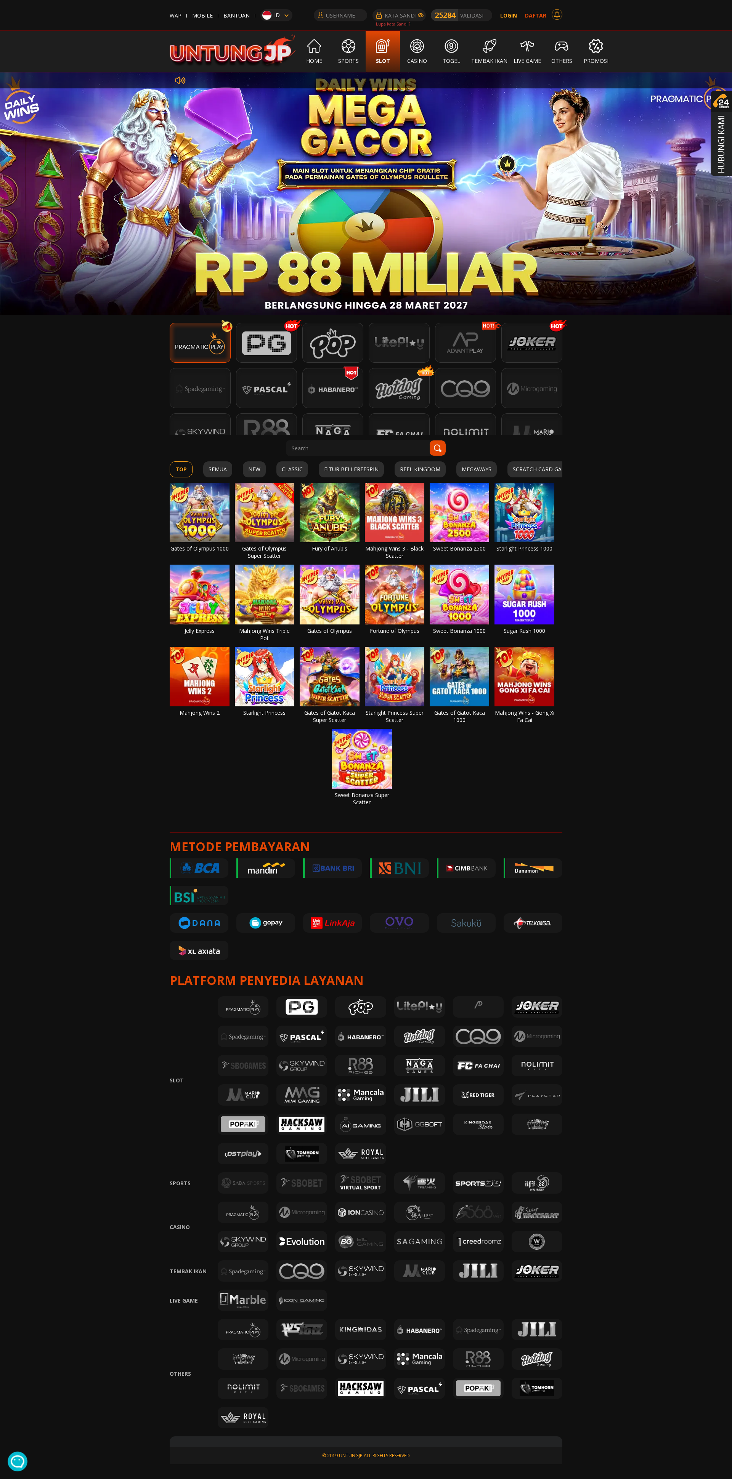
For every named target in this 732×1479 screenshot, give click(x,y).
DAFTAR (535, 15)
